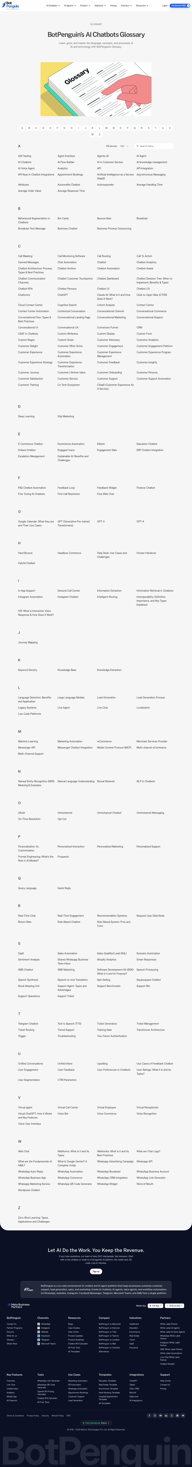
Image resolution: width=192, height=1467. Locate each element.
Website (44, 1332)
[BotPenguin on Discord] (183, 1415)
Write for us (12, 1336)
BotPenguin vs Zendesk (109, 1347)
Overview (11, 1381)
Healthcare (134, 1324)
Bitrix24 (132, 1392)
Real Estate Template (108, 1384)
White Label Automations (171, 1353)
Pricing (113, 5)
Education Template (107, 1381)
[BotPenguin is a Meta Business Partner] (19, 1306)
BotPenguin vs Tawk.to (109, 1336)
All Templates (74, 1351)
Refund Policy (58, 1415)
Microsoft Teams (48, 1343)
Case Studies (74, 1328)
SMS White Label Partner (171, 1349)
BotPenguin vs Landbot (109, 1340)
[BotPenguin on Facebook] (149, 1415)
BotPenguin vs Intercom (109, 1328)
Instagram (45, 1328)
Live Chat (11, 1384)
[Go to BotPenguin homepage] (17, 5)
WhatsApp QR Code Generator (46, 1386)
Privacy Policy (33, 1415)
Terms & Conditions (15, 1415)
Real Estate (134, 1336)
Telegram (45, 1340)
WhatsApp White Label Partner (170, 1337)
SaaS (131, 1343)
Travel (132, 1340)
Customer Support (76, 1396)
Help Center (73, 1332)
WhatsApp (45, 1324)
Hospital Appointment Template (108, 1398)
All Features (12, 1400)
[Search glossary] (137, 146)
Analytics (10, 1392)
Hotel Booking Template (109, 1392)
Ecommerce (134, 1332)
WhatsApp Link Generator (48, 1381)
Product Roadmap (76, 1340)
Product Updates (75, 1336)
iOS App (155, 1305)
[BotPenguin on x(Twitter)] (172, 1415)
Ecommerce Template (108, 1388)
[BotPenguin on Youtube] (160, 1415)
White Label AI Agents (170, 1328)
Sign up (96, 1271)
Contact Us (11, 1324)
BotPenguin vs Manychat (110, 1324)
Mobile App (12, 1396)
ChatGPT (133, 1381)
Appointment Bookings (78, 1392)
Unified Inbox (12, 1388)
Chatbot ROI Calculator (78, 1343)
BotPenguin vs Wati (107, 1343)
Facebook (45, 1336)
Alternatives (104, 1351)
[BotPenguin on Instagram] (155, 1415)
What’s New (12, 1343)
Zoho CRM (134, 1388)
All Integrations (135, 1400)
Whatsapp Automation (77, 1388)
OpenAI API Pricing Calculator (45, 1392)
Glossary (10, 1340)
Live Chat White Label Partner (169, 1358)
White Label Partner (169, 1324)
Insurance (133, 1347)
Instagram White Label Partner (170, 1344)
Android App (174, 1305)
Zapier (132, 1384)
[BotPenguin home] (28, 1289)
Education (133, 1328)
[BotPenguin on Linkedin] (166, 1415)
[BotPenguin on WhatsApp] (177, 1415)
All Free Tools (74, 1347)
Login (164, 5)
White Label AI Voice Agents (172, 1332)
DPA (68, 1415)
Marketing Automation (77, 1381)
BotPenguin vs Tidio (108, 1332)
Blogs (70, 1324)
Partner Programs (14, 1328)
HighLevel (133, 1396)
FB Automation (74, 1384)
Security (10, 1332)
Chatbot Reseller (167, 1364)
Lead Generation (75, 1400)
